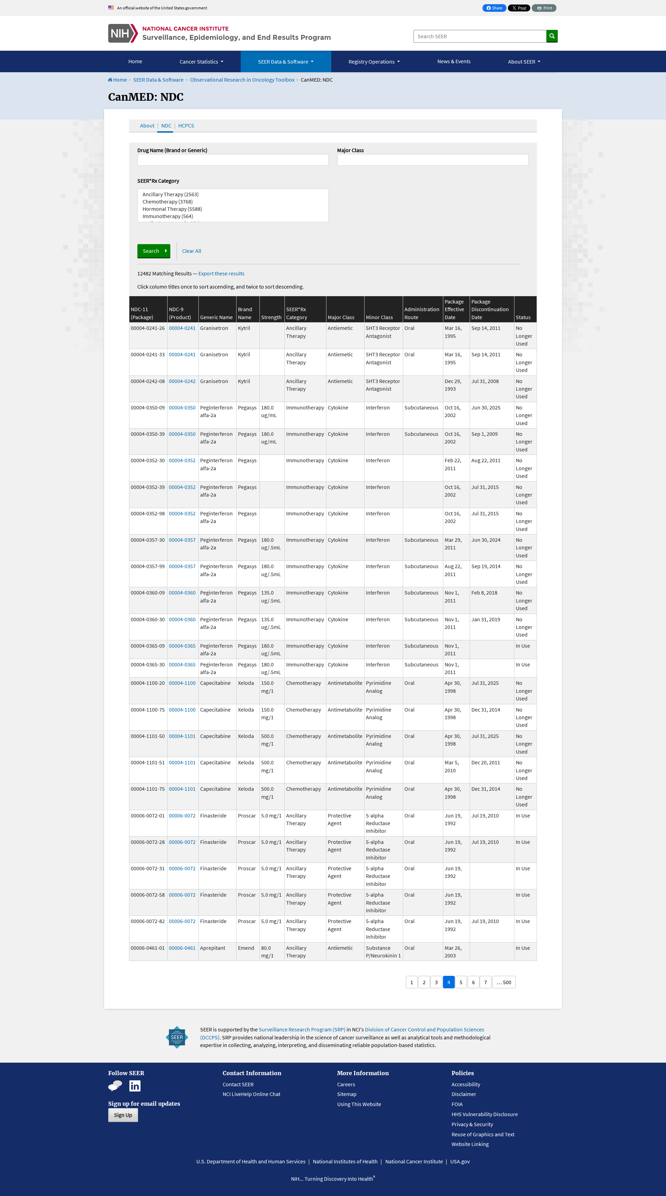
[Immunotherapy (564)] (233, 216)
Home (135, 61)
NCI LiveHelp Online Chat (251, 1093)
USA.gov (460, 1161)
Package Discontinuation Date (490, 309)
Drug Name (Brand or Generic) (172, 150)
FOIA (457, 1104)
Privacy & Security (472, 1124)
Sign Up (123, 1114)
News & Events (454, 61)
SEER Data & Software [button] (283, 61)
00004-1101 (182, 735)
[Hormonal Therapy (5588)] (233, 209)
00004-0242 (182, 380)
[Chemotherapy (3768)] (233, 201)
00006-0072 (182, 815)
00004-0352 (182, 460)
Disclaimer (464, 1093)
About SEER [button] (522, 61)
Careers (346, 1084)
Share (496, 8)
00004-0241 (182, 327)
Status (523, 317)
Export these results (221, 273)
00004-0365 (182, 645)
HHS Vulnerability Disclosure (485, 1114)
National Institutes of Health (345, 1161)
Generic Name (216, 317)
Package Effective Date (454, 309)
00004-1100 (182, 682)
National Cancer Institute (414, 1161)
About (147, 125)
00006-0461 (182, 947)
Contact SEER (238, 1084)
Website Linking (470, 1143)
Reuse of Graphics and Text (483, 1134)
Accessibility (466, 1084)
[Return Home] (219, 33)
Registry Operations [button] (372, 61)
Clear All (191, 250)
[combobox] (433, 160)
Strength (271, 317)
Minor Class (379, 317)
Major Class (350, 150)
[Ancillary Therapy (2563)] (233, 194)
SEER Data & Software (158, 79)
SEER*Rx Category (158, 180)
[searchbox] (341, 159)
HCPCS (186, 125)
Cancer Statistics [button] (199, 61)
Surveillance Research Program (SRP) (302, 1029)
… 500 (504, 982)
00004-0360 (182, 592)
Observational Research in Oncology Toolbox (242, 79)
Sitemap (347, 1093)
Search (151, 250)
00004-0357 (182, 539)
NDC (166, 125)
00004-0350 (182, 407)
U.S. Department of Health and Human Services (251, 1161)
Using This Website (359, 1104)
